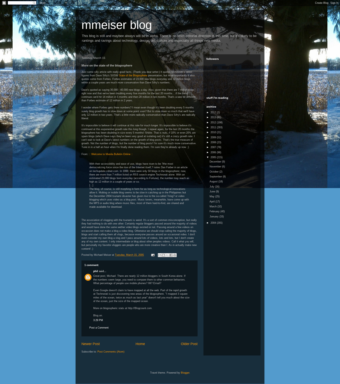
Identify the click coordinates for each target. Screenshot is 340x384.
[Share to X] (167, 255)
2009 (214, 137)
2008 (214, 142)
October (214, 171)
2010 (214, 132)
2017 (214, 112)
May (212, 196)
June (213, 191)
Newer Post (90, 344)
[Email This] (160, 255)
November (216, 166)
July (212, 186)
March (213, 206)
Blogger (185, 372)
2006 (214, 152)
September (216, 176)
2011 (214, 127)
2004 (214, 222)
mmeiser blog (116, 24)
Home (140, 344)
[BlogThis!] (163, 255)
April (212, 201)
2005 (214, 157)
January (214, 216)
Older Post (189, 344)
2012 (214, 122)
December (216, 161)
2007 (214, 147)
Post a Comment (99, 327)
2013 (214, 117)
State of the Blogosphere (133, 75)
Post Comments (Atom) (110, 351)
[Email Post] (152, 254)
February (215, 211)
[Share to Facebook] (171, 255)
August (214, 181)
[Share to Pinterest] (175, 255)
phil (95, 271)
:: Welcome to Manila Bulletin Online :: (111, 154)
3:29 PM (98, 320)
